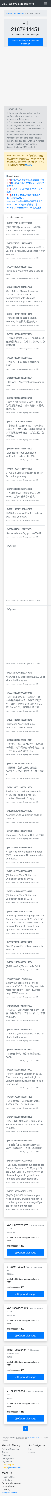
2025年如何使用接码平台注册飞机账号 (25, 201)
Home (9, 13)
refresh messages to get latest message (25, 42)
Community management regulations (8, 1458)
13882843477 (21, 1349)
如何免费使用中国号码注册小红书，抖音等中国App (24, 197)
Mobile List (19, 13)
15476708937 (20, 1225)
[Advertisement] (25, 76)
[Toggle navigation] (45, 3)
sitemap (31, 1452)
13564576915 (20, 1308)
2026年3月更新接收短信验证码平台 (27, 179)
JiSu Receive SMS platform (18, 3)
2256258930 (17, 1391)
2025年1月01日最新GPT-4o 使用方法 (24, 207)
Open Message (27, 1252)
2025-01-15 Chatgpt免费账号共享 (22, 204)
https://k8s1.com (33, 1437)
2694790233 (17, 1266)
